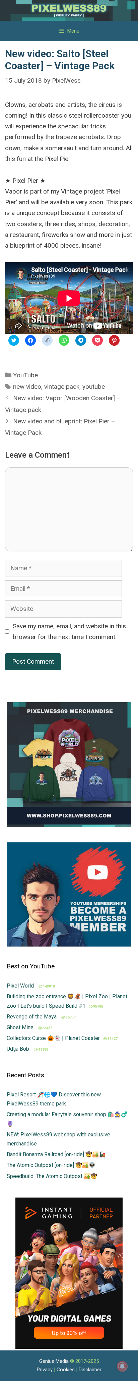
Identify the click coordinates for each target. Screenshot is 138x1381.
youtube (93, 386)
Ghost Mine (21, 1027)
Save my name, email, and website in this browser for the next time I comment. (69, 631)
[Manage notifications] (122, 1366)
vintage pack (61, 386)
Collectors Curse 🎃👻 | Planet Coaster (53, 1038)
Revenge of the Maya (32, 1016)
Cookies (66, 1370)
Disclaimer (90, 1370)
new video (27, 386)
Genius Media (54, 1361)
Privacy (45, 1370)
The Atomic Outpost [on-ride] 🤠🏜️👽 (51, 1165)
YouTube (25, 375)
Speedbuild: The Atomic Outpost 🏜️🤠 (52, 1176)
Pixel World (21, 985)
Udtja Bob (18, 1049)
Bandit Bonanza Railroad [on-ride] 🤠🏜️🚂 (56, 1154)
